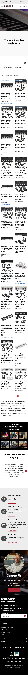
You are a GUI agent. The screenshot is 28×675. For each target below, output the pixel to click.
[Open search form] (16, 6)
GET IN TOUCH (14, 590)
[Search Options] (24, 75)
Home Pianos (4, 625)
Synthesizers (4, 629)
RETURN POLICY (11, 516)
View (9, 88)
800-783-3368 (14, 583)
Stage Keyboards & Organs (7, 627)
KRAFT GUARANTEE (12, 530)
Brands (3, 634)
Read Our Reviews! (12, 542)
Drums (2, 631)
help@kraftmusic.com (14, 585)
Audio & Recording (5, 632)
